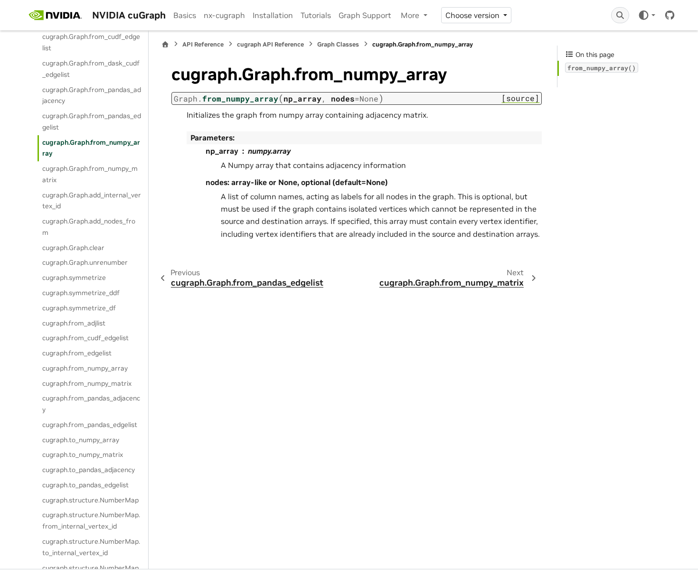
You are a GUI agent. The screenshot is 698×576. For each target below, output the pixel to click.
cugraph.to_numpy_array (80, 440)
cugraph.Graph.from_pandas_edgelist (91, 121)
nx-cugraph (224, 15)
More (411, 15)
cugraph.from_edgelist (77, 353)
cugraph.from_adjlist (73, 323)
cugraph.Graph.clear (73, 247)
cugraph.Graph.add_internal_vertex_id (91, 201)
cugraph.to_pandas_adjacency (88, 469)
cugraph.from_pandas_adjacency (91, 404)
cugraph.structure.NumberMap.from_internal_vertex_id (91, 520)
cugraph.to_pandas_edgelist (85, 485)
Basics (184, 15)
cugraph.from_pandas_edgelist (89, 424)
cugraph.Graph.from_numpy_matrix (90, 174)
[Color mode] (646, 15)
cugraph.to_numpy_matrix (82, 454)
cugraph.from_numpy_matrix (87, 383)
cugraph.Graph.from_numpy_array (91, 148)
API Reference (203, 44)
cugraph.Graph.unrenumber (85, 262)
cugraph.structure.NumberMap (90, 500)
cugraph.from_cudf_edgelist (85, 338)
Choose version (473, 15)
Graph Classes (338, 44)
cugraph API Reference (270, 44)
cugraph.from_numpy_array (85, 368)
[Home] (165, 44)
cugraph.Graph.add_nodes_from (88, 227)
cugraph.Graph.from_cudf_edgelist (91, 42)
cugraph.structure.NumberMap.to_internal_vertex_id (91, 547)
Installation (273, 15)
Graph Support (365, 15)
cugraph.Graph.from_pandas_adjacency (91, 95)
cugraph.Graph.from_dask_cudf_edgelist (91, 69)
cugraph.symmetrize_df (79, 308)
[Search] (620, 15)
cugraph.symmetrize (74, 277)
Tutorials (316, 15)
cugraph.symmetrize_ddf (81, 292)
